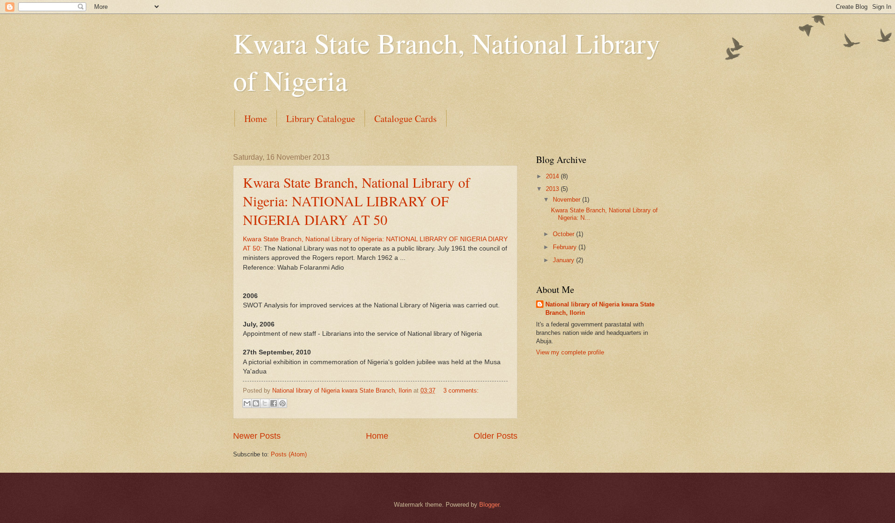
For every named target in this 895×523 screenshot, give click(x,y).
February (565, 247)
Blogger (489, 504)
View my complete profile (570, 352)
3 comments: (461, 390)
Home (255, 118)
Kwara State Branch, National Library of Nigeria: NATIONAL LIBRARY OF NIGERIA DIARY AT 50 (356, 201)
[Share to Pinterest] (282, 403)
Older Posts (495, 436)
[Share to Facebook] (273, 403)
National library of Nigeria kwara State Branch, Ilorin (599, 308)
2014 (553, 176)
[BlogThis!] (256, 403)
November (567, 199)
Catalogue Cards (405, 118)
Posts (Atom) (289, 454)
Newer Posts (257, 436)
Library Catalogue (320, 118)
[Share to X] (264, 403)
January (564, 260)
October (564, 234)
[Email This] (247, 403)
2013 (553, 188)
